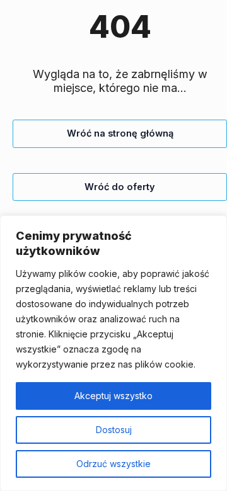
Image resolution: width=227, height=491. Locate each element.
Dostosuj (114, 429)
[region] (113, 353)
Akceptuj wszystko (113, 395)
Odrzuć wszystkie (113, 463)
